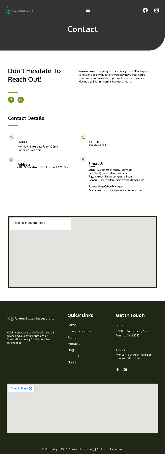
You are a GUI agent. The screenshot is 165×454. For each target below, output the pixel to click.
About (71, 362)
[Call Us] (83, 137)
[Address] (11, 160)
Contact (73, 356)
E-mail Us (96, 163)
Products (73, 344)
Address (24, 164)
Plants (71, 337)
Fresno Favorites (79, 331)
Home (71, 325)
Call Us (94, 142)
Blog (70, 350)
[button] (88, 10)
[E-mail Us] (83, 159)
